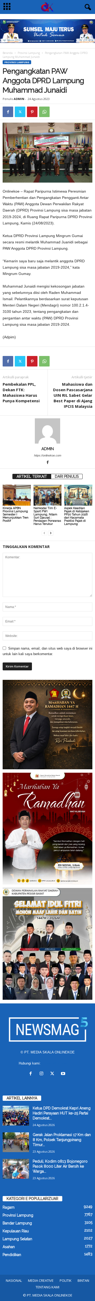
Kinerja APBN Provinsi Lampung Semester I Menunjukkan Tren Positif (15, 514)
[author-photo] (47, 431)
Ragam (9, 1207)
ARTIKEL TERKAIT (32, 476)
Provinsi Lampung (29, 53)
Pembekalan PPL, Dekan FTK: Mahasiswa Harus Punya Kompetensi (21, 392)
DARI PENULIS (67, 476)
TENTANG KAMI (47, 1287)
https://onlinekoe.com (47, 455)
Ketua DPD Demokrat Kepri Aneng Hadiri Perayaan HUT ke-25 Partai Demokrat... (62, 1113)
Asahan (9, 1247)
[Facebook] (8, 112)
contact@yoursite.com (59, 1063)
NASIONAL (14, 1280)
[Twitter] (20, 112)
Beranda (8, 53)
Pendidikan (12, 1255)
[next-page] (50, 533)
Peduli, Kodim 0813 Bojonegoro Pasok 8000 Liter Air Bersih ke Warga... (60, 1166)
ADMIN (19, 99)
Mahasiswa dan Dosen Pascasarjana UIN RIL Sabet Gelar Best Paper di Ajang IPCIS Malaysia (72, 395)
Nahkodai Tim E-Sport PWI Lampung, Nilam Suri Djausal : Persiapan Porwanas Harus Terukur (47, 516)
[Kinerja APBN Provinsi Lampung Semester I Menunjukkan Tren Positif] (17, 495)
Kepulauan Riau (16, 1231)
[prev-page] (44, 533)
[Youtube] (64, 1074)
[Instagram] (42, 1074)
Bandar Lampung (17, 1223)
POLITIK (66, 1280)
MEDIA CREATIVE (41, 1280)
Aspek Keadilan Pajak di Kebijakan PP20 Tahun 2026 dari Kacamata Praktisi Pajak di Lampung (76, 516)
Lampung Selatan (17, 1239)
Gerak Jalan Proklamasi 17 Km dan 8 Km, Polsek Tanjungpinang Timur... (62, 1140)
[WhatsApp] (44, 112)
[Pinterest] (32, 112)
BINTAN (83, 1280)
